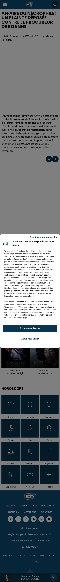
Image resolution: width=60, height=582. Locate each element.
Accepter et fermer (30, 328)
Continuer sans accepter (43, 237)
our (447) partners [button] (18, 251)
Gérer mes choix (30, 338)
